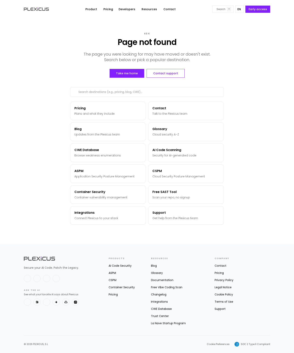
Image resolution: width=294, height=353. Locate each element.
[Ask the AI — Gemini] (56, 302)
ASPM (112, 273)
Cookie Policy (224, 294)
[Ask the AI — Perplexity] (46, 302)
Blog (154, 266)
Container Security (122, 287)
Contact (169, 9)
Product (91, 9)
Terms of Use (224, 302)
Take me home (127, 73)
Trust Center (160, 316)
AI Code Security (120, 266)
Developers (127, 9)
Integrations (159, 302)
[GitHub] (46, 278)
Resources (149, 9)
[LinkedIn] (37, 278)
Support (220, 309)
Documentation (162, 280)
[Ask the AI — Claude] (37, 302)
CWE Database (161, 309)
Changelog (158, 294)
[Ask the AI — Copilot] (65, 302)
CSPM (112, 280)
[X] (27, 278)
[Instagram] (56, 278)
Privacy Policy (224, 280)
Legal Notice (223, 287)
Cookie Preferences (218, 344)
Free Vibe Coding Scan (166, 287)
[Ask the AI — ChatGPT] (27, 302)
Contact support (165, 73)
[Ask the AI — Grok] (75, 302)
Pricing (108, 9)
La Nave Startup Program (168, 323)
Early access (258, 9)
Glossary (157, 273)
